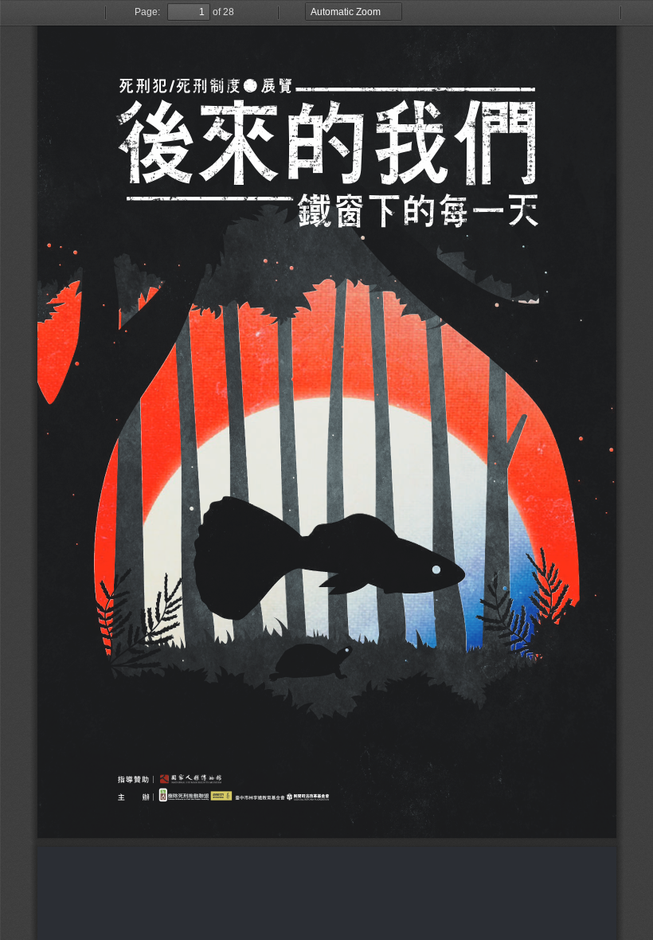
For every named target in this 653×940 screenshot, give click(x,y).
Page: (147, 12)
